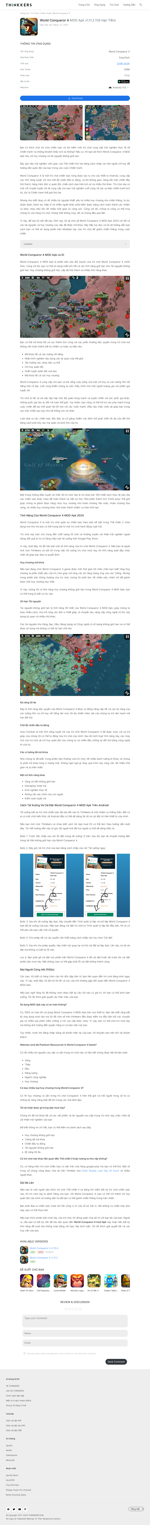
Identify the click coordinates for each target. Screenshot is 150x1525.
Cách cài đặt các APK (15, 1425)
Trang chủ (24, 13)
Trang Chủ (84, 4)
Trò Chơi (114, 4)
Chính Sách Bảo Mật (15, 1396)
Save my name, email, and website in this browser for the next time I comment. (61, 1353)
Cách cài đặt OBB (14, 1430)
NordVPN (10, 1480)
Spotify (9, 1445)
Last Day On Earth (108, 1170)
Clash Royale (89, 1170)
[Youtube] (19, 1509)
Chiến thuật (45, 13)
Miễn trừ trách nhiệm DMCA (18, 1400)
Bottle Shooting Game (16, 1495)
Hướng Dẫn (129, 4)
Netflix (9, 1450)
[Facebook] (8, 1509)
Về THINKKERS (12, 1386)
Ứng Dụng (99, 4)
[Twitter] (14, 1509)
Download (75, 98)
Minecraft (10, 1460)
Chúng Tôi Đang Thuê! (16, 1405)
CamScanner (11, 1455)
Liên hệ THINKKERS (15, 1391)
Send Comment (116, 1361)
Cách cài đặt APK (13, 1420)
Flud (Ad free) (12, 1485)
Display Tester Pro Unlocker (18, 1490)
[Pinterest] (25, 1509)
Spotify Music (12, 1475)
